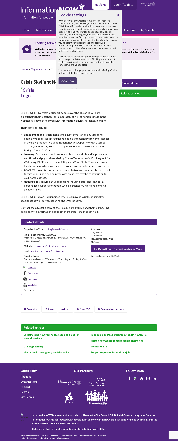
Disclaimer (102, 436)
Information (44, 30)
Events (25, 391)
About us (129, 30)
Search (149, 30)
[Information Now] (73, 8)
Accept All (68, 80)
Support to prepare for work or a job (110, 352)
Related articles (130, 93)
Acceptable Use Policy (88, 436)
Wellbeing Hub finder (138, 52)
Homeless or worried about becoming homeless (117, 340)
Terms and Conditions (50, 436)
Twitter (32, 267)
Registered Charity (58, 229)
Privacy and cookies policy (30, 436)
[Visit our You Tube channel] (141, 378)
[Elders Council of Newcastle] (69, 397)
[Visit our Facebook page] (129, 378)
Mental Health (99, 346)
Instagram (33, 279)
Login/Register (124, 4)
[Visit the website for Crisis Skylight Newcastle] (66, 97)
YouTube (32, 285)
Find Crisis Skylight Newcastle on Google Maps (118, 248)
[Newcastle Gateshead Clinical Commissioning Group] (97, 382)
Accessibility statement (68, 436)
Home (26, 30)
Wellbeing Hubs (43, 49)
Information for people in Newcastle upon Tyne (53, 17)
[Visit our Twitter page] (135, 378)
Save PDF (85, 309)
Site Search (27, 396)
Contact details (130, 83)
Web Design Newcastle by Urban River (34, 438)
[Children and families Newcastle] (96, 397)
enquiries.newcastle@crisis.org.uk (47, 251)
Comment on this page (112, 309)
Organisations (39, 69)
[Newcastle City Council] (69, 382)
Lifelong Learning (33, 346)
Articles (25, 386)
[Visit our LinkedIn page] (154, 378)
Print (66, 309)
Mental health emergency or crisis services (47, 352)
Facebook (33, 273)
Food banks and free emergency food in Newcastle (119, 334)
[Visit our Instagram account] (148, 378)
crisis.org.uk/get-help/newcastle (50, 246)
